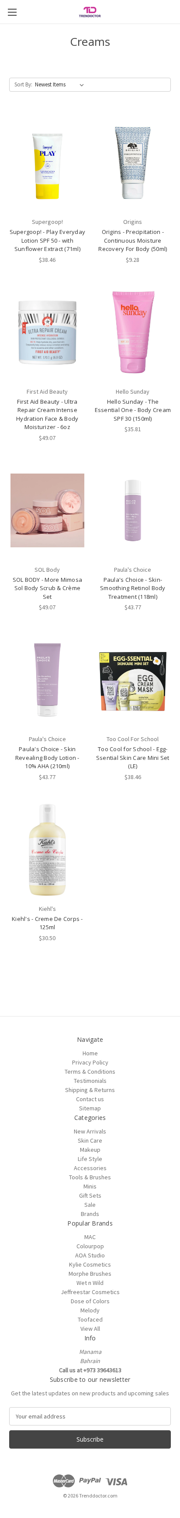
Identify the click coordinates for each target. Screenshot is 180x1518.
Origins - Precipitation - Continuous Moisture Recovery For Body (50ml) (132, 240)
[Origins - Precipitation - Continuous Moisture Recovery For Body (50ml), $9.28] (133, 162)
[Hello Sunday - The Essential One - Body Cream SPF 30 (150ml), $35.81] (133, 332)
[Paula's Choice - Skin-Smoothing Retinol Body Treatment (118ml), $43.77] (133, 510)
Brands (90, 1214)
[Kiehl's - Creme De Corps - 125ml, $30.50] (47, 849)
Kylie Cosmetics (90, 1264)
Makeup (90, 1150)
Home (90, 1053)
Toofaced (90, 1319)
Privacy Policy (90, 1062)
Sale (90, 1205)
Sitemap (90, 1108)
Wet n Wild (90, 1283)
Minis (90, 1186)
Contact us (90, 1099)
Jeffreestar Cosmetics (90, 1292)
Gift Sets (90, 1195)
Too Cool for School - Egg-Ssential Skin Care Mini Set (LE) (133, 757)
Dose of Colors (90, 1301)
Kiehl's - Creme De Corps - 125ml (47, 923)
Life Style (90, 1159)
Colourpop (90, 1246)
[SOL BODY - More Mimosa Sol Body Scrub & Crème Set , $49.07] (47, 510)
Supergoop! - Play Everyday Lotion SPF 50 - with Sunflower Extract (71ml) (48, 240)
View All (90, 1329)
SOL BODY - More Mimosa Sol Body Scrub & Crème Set (48, 588)
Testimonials (90, 1081)
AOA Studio (90, 1255)
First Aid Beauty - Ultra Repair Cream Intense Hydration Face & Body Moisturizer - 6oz (47, 414)
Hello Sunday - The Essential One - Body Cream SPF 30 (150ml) (133, 410)
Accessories (90, 1168)
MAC (90, 1237)
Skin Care (90, 1140)
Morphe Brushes (90, 1274)
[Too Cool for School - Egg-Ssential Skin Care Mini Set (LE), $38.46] (133, 680)
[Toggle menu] (12, 12)
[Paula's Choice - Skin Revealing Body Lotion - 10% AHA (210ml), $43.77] (47, 680)
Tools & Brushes (90, 1177)
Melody (90, 1310)
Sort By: (23, 84)
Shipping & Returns (90, 1090)
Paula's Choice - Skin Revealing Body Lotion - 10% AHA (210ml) (47, 757)
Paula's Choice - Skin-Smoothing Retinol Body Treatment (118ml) (133, 588)
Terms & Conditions (90, 1071)
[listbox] (61, 84)
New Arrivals (90, 1131)
